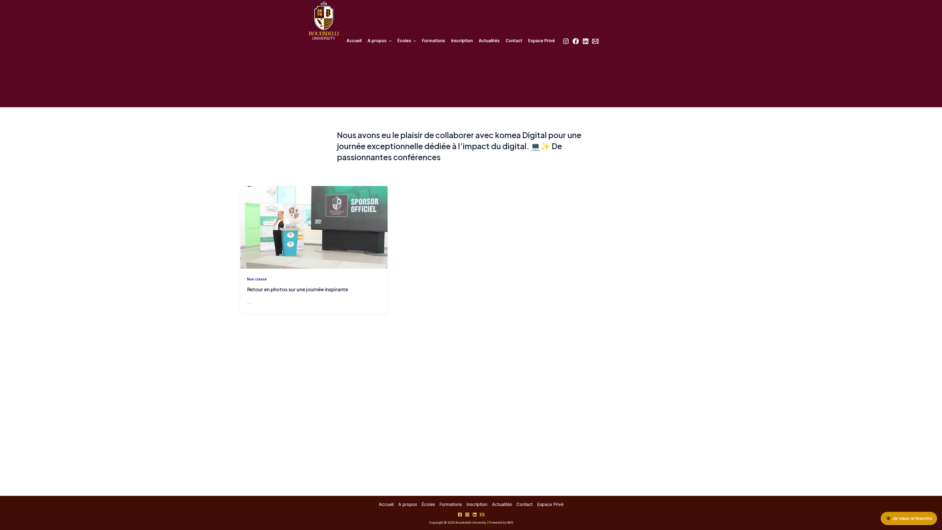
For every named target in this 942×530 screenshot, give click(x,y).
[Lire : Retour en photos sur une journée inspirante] (314, 227)
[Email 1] (595, 41)
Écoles (404, 40)
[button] (389, 41)
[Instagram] (566, 41)
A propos (377, 40)
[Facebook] (576, 41)
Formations (433, 40)
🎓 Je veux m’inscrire (909, 518)
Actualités (489, 40)
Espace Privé (541, 40)
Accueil (354, 40)
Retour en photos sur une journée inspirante (297, 289)
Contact (514, 40)
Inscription (462, 40)
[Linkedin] (585, 41)
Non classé (257, 279)
